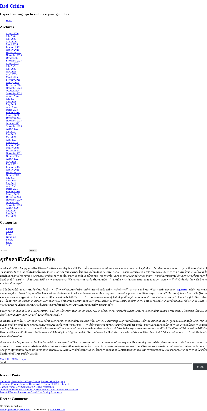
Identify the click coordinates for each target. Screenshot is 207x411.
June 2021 (11, 180)
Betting (9, 228)
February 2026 (13, 47)
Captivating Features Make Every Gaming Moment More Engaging (32, 381)
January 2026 (12, 49)
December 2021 (13, 172)
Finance (10, 234)
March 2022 (12, 164)
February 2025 (13, 79)
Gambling (11, 237)
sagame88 (182, 289)
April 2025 (11, 74)
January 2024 (12, 115)
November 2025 (14, 55)
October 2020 (12, 202)
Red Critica (12, 6)
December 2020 (13, 197)
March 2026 (12, 44)
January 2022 (12, 169)
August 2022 (12, 158)
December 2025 (13, 52)
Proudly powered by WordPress (15, 409)
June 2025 (11, 69)
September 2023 (14, 126)
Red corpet (20, 359)
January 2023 (12, 148)
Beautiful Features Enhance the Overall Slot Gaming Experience (31, 392)
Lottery (9, 239)
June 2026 (11, 39)
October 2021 (12, 175)
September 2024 (14, 93)
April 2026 (11, 41)
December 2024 (13, 85)
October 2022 (12, 156)
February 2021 (13, 191)
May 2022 (11, 161)
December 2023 (13, 118)
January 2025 (12, 82)
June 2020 (11, 213)
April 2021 (11, 186)
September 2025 (14, 60)
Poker (9, 242)
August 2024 (12, 96)
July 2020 (10, 210)
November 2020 (14, 199)
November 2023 (14, 120)
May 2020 (11, 216)
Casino (9, 231)
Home (9, 20)
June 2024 (11, 101)
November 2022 (14, 153)
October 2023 (12, 123)
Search (3, 362)
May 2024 (11, 104)
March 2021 (12, 188)
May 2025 (11, 71)
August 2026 (12, 33)
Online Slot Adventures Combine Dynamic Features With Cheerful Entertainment (39, 389)
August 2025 (12, 63)
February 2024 (13, 112)
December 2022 (13, 150)
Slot (8, 245)
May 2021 (11, 183)
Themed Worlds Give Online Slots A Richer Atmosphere (27, 387)
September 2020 (14, 205)
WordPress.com (57, 409)
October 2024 (12, 90)
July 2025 (10, 66)
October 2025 (12, 58)
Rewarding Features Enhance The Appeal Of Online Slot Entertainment (34, 384)
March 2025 (12, 77)
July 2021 (10, 178)
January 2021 (12, 194)
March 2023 (12, 142)
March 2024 (12, 109)
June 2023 (11, 134)
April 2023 (11, 139)
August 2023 (12, 129)
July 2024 (10, 99)
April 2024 (11, 107)
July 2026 (10, 36)
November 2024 (14, 88)
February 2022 (13, 167)
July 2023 (10, 131)
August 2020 (12, 208)
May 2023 (11, 137)
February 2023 (13, 145)
